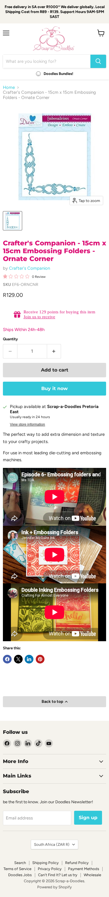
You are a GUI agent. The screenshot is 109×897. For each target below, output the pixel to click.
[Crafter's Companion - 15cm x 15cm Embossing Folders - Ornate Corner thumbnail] (12, 221)
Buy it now (54, 388)
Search (20, 863)
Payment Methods (83, 869)
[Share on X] (18, 659)
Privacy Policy (50, 869)
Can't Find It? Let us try (57, 875)
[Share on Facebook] (7, 659)
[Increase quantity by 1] (54, 351)
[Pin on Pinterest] (40, 659)
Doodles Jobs (20, 875)
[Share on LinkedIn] (29, 659)
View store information (27, 424)
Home (9, 87)
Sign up (88, 817)
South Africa (51, 844)
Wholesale (92, 875)
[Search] (98, 61)
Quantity (10, 339)
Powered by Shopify (54, 887)
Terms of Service (17, 869)
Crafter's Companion (29, 268)
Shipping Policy (45, 863)
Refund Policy (77, 863)
